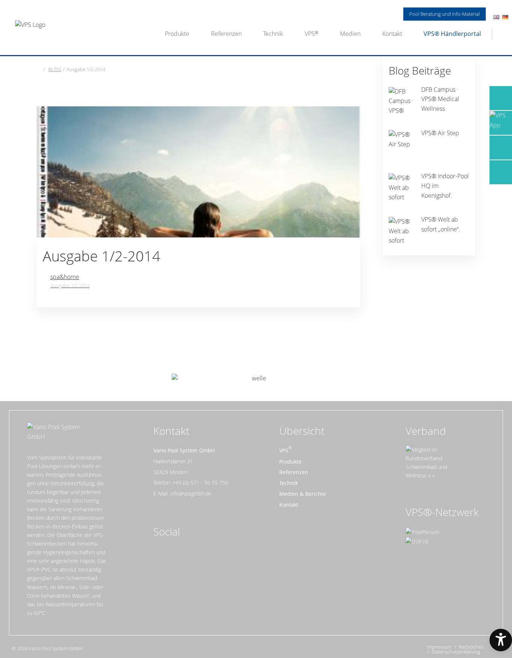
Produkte (177, 34)
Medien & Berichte (302, 493)
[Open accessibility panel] (501, 640)
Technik (273, 34)
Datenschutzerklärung (456, 651)
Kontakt (392, 34)
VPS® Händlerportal (452, 34)
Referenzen (226, 34)
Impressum (439, 647)
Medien (350, 34)
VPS (310, 34)
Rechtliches (471, 647)
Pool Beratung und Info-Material (444, 13)
